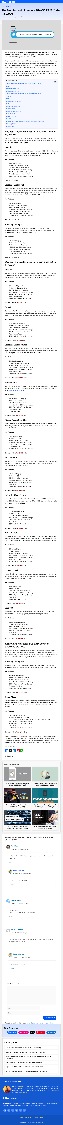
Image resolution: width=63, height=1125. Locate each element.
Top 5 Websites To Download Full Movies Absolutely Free (24, 1062)
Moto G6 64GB (10, 114)
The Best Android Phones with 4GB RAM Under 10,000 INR (24, 83)
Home (3, 7)
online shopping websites (17, 390)
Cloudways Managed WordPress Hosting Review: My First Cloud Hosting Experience (29, 1057)
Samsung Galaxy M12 (12, 91)
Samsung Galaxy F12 (12, 88)
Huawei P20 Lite (11, 116)
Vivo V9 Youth (10, 108)
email (57, 1090)
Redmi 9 (8, 86)
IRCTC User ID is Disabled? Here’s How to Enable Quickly (23, 1048)
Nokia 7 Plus (10, 126)
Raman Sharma (7, 17)
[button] (57, 1)
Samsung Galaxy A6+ (12, 124)
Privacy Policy (34, 1117)
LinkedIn (24, 1092)
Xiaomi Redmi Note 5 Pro (13, 106)
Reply (10, 862)
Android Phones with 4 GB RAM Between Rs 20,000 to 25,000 (25, 121)
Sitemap (41, 1117)
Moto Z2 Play (10, 103)
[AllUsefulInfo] (8, 1)
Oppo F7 (8, 98)
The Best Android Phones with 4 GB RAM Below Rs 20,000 (23, 93)
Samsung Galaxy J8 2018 (13, 101)
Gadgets (8, 7)
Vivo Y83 (9, 119)
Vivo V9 (8, 96)
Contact (26, 1117)
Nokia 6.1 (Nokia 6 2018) (13, 111)
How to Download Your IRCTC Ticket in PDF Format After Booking (26, 1071)
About (21, 1117)
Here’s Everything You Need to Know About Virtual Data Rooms (25, 1052)
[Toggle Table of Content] (54, 81)
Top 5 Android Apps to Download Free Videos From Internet (24, 1067)
